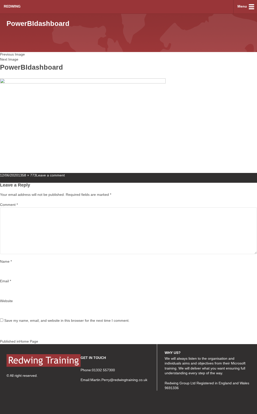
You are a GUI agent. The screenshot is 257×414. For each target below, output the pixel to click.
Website (6, 301)
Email (5, 281)
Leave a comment (50, 175)
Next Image (9, 59)
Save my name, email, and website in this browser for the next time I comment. (67, 320)
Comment (9, 205)
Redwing (12, 6)
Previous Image (12, 54)
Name (6, 261)
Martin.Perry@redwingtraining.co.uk (118, 380)
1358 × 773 (27, 175)
